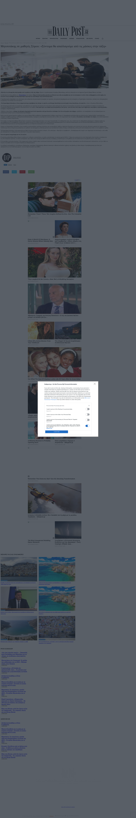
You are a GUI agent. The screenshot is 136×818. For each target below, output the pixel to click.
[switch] (87, 409)
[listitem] (68, 405)
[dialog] (68, 409)
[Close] (95, 384)
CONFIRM (57, 431)
